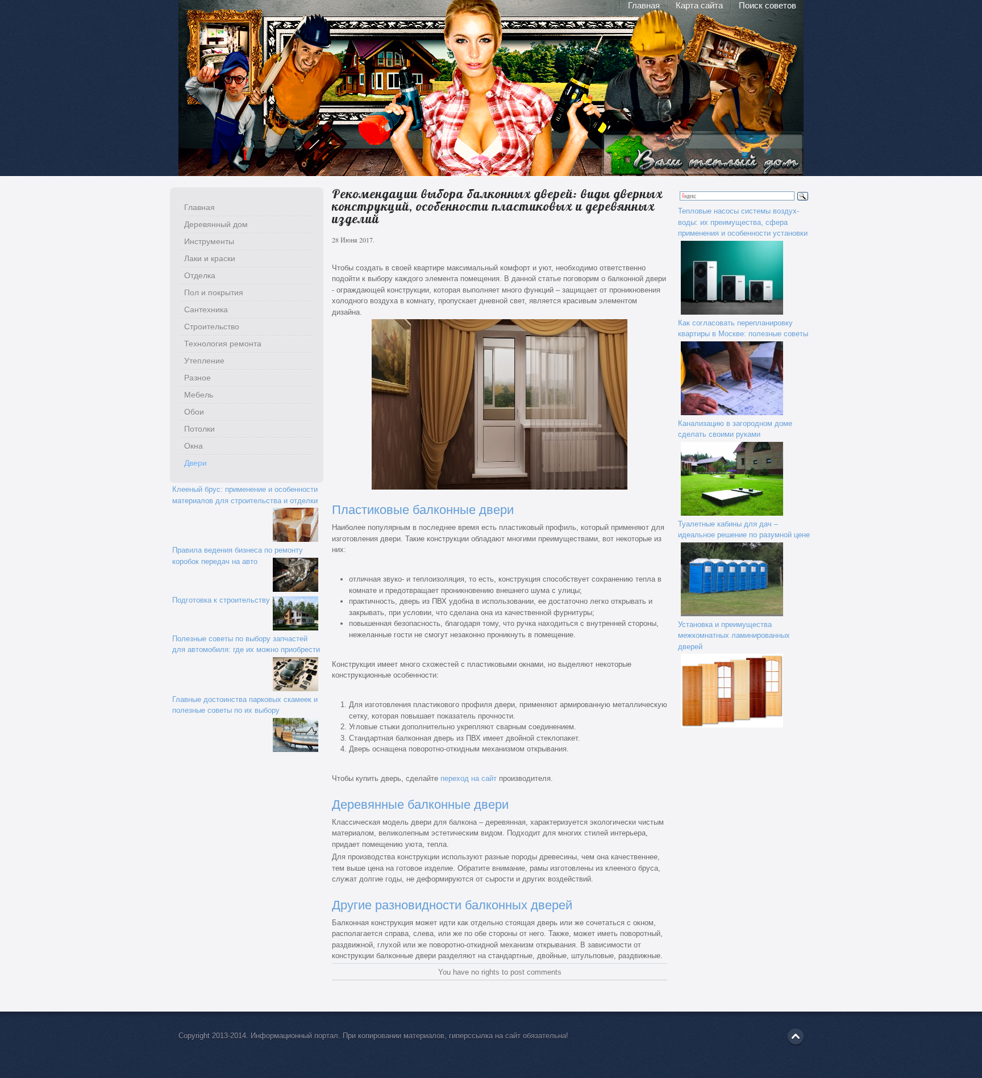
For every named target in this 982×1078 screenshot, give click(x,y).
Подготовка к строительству (221, 600)
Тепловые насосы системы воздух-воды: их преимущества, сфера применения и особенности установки (743, 222)
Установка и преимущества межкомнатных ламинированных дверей (734, 635)
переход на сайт (468, 778)
